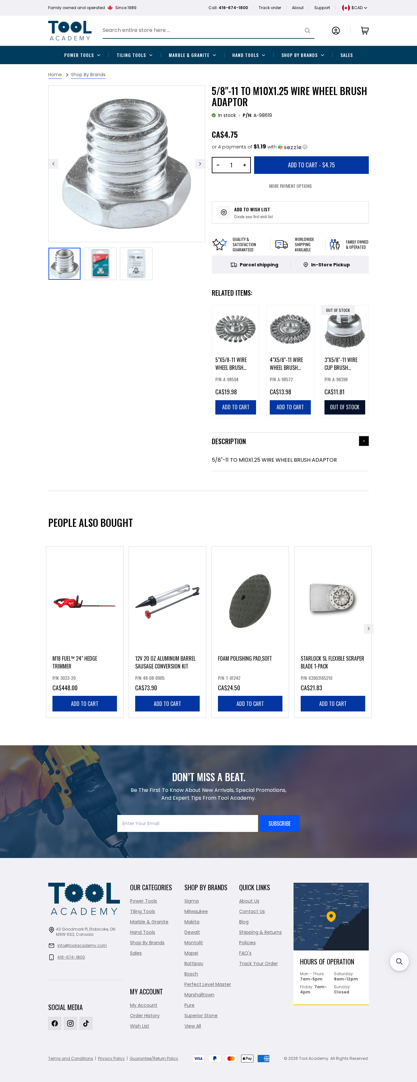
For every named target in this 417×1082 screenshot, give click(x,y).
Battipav (193, 963)
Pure (189, 1005)
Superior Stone (201, 1015)
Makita (191, 922)
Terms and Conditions (70, 1058)
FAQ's (245, 953)
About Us (249, 901)
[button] (259, 147)
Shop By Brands (299, 54)
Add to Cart (311, 165)
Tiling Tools (131, 54)
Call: (228, 7)
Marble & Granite (189, 54)
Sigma (191, 901)
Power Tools (79, 54)
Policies (247, 942)
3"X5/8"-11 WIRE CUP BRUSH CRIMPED (340, 367)
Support (322, 7)
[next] (369, 629)
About (298, 7)
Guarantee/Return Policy (154, 1058)
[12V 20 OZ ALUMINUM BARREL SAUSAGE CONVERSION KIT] (167, 632)
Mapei (191, 953)
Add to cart (84, 704)
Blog (244, 922)
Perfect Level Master (207, 984)
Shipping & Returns (260, 932)
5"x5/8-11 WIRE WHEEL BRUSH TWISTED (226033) (234, 367)
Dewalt (192, 932)
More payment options (290, 185)
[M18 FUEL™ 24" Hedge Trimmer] (84, 632)
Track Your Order (258, 963)
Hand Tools (245, 54)
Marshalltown (199, 994)
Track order (270, 7)
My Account (143, 1005)
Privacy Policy (111, 1058)
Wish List (139, 1026)
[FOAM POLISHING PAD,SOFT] (250, 632)
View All (192, 1026)
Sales (346, 54)
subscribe (279, 823)
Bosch (191, 974)
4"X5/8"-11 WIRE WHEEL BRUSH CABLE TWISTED (286, 367)
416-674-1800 (71, 957)
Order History (145, 1015)
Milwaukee (196, 911)
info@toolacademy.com (82, 945)
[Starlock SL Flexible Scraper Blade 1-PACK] (333, 632)
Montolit (193, 942)
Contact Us (252, 911)
